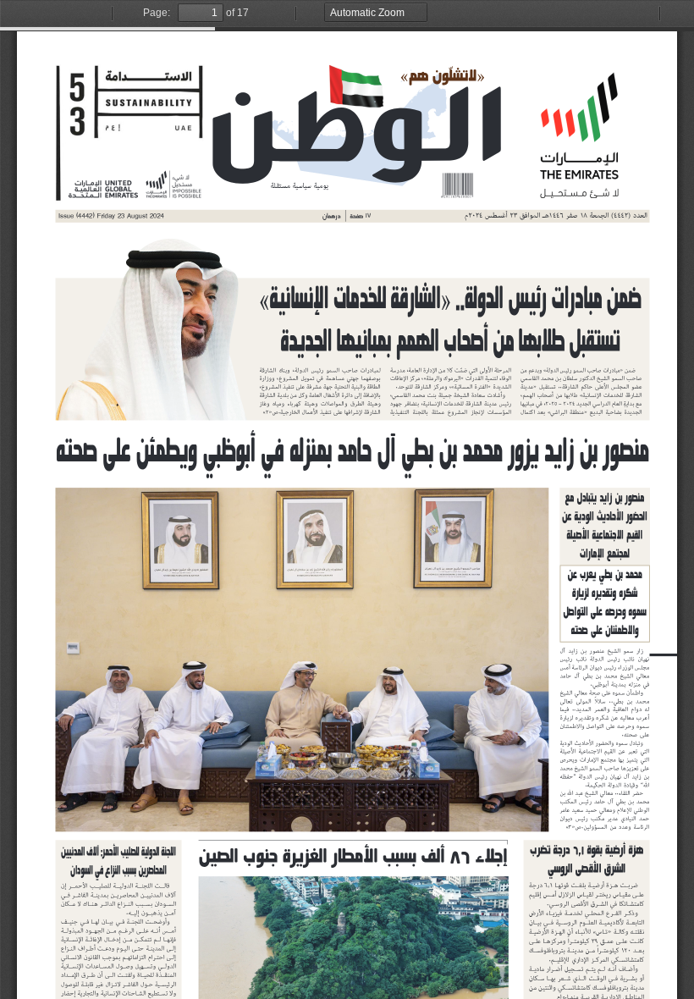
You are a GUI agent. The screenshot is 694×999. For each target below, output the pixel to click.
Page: (156, 13)
